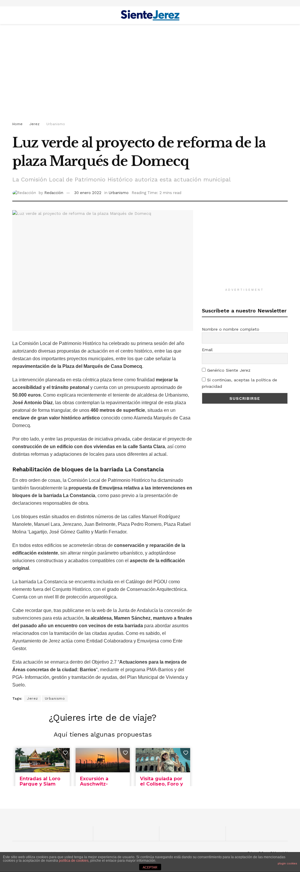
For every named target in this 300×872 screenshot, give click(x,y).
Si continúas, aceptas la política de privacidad (239, 383)
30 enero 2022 (87, 193)
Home (17, 124)
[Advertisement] (150, 74)
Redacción (53, 193)
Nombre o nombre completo (230, 329)
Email (207, 349)
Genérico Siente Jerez (228, 370)
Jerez (34, 124)
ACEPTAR (150, 867)
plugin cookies (287, 863)
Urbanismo (55, 124)
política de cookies (73, 861)
